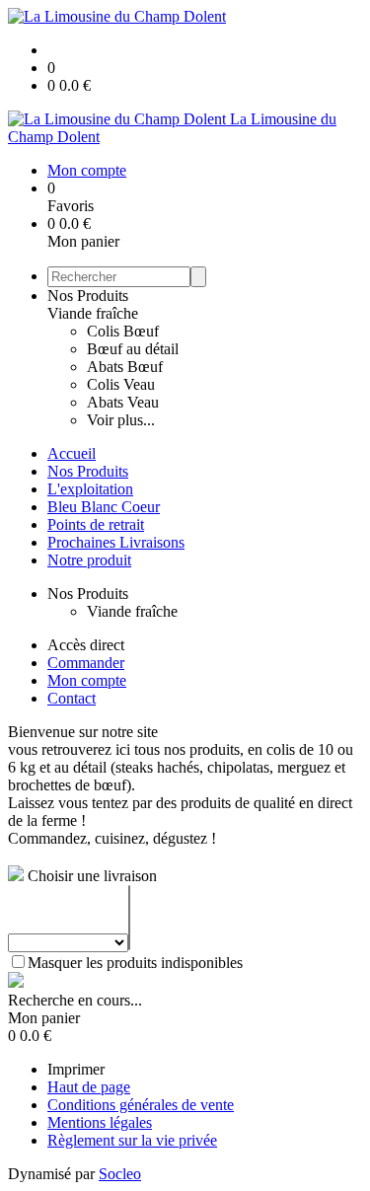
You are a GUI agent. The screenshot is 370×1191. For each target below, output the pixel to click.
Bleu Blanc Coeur (103, 506)
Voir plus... (121, 419)
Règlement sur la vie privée (132, 1140)
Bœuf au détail (133, 348)
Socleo (120, 1173)
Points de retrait (95, 524)
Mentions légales (99, 1122)
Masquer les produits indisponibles (135, 962)
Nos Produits (87, 295)
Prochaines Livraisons (116, 542)
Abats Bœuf (125, 366)
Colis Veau (121, 384)
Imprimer (76, 1069)
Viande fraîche (92, 313)
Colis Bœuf (123, 331)
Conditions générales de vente (140, 1104)
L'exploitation (90, 489)
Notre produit (89, 560)
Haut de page (88, 1087)
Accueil (71, 453)
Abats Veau (123, 402)
